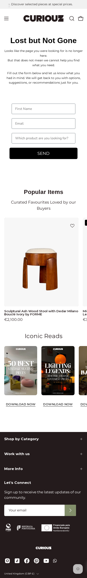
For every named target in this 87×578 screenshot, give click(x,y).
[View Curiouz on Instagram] (7, 561)
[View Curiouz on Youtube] (46, 561)
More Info (13, 469)
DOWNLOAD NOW (20, 404)
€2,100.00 (13, 319)
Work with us (17, 454)
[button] (71, 18)
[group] (43, 4)
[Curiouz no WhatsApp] (55, 561)
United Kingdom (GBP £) (19, 573)
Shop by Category (21, 439)
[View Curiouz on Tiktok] (17, 561)
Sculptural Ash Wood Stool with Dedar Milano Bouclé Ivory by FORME (41, 312)
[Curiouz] (43, 18)
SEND (43, 153)
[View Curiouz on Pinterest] (36, 561)
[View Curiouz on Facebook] (27, 561)
